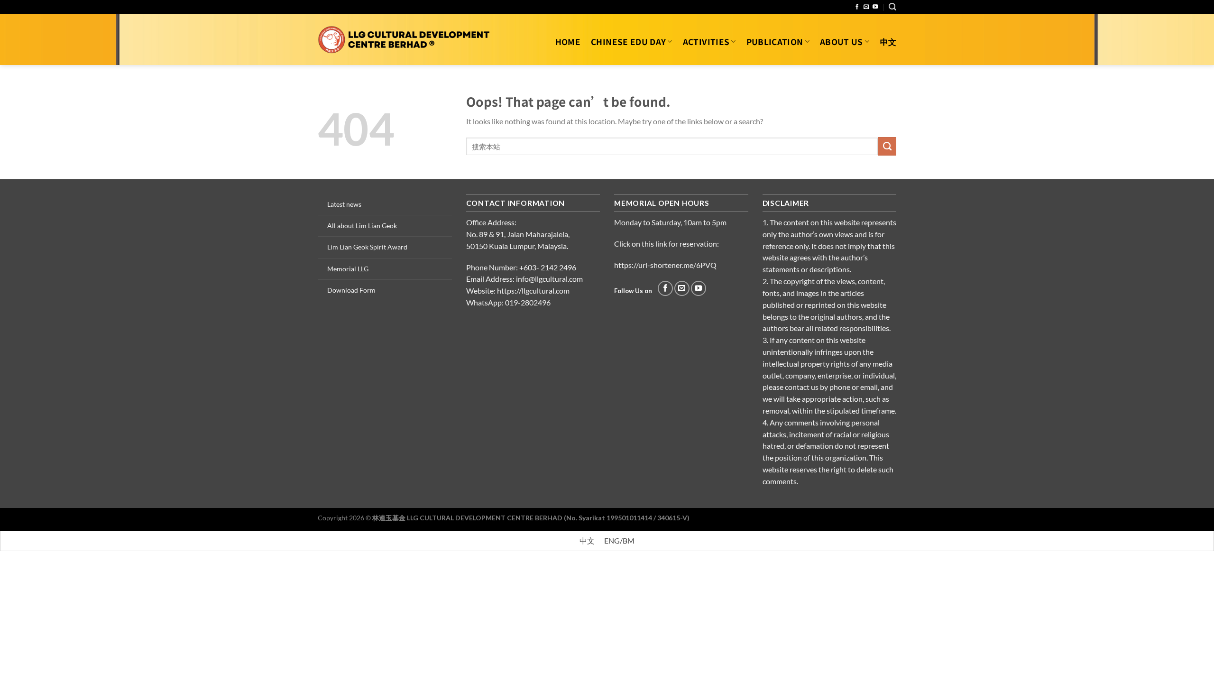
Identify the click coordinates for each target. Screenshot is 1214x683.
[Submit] (887, 146)
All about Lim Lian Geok (362, 226)
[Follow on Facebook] (857, 7)
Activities (706, 41)
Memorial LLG (347, 269)
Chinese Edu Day (628, 41)
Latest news (344, 204)
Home (567, 41)
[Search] (892, 7)
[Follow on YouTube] (875, 7)
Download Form (351, 290)
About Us (841, 41)
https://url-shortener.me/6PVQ (665, 265)
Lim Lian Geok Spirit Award (367, 247)
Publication (774, 41)
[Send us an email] (866, 7)
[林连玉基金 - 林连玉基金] (404, 40)
